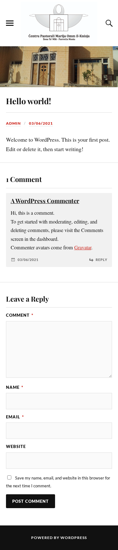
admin (13, 123)
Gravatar (82, 247)
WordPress (73, 537)
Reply (101, 259)
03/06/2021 (41, 123)
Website (16, 446)
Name (14, 387)
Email (15, 416)
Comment (19, 315)
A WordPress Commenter (45, 201)
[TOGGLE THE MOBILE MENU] (10, 23)
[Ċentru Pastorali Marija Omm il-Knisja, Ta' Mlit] (59, 23)
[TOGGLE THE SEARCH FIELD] (108, 23)
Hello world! (28, 100)
